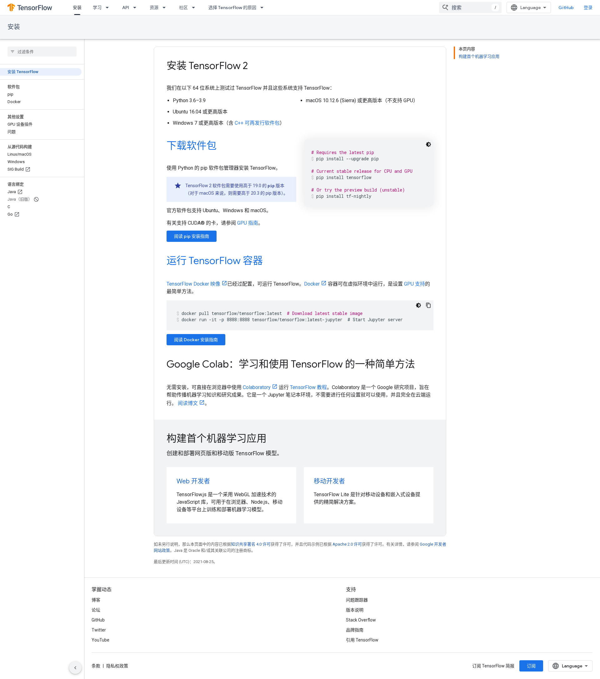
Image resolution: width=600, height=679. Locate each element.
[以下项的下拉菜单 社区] (195, 7)
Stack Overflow (361, 619)
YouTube (100, 639)
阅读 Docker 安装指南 (196, 339)
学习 (97, 7)
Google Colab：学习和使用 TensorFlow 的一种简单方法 (291, 364)
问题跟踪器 (357, 599)
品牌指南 (354, 629)
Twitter (99, 629)
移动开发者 (329, 481)
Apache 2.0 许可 (347, 544)
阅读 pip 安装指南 (191, 236)
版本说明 (354, 609)
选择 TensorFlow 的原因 (232, 7)
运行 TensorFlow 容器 (215, 260)
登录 (588, 7)
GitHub (566, 7)
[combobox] (470, 7)
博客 (96, 599)
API (125, 7)
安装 (77, 7)
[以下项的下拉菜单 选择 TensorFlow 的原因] (263, 7)
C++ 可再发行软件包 (257, 123)
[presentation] (300, 438)
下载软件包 (192, 145)
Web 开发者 (193, 481)
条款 (96, 665)
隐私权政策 (117, 665)
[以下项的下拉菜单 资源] (165, 7)
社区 (183, 7)
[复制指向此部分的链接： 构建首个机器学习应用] (275, 439)
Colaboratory (257, 387)
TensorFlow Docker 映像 (193, 284)
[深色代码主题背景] (428, 144)
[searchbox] (42, 52)
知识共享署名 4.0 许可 (251, 544)
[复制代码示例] (428, 305)
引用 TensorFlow (362, 639)
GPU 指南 (247, 223)
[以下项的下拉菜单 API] (136, 7)
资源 (154, 7)
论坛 (96, 609)
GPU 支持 (414, 284)
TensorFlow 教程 (308, 387)
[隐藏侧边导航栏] (75, 668)
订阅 (531, 666)
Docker (312, 284)
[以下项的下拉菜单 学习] (109, 7)
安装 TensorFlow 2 (207, 65)
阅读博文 (188, 403)
